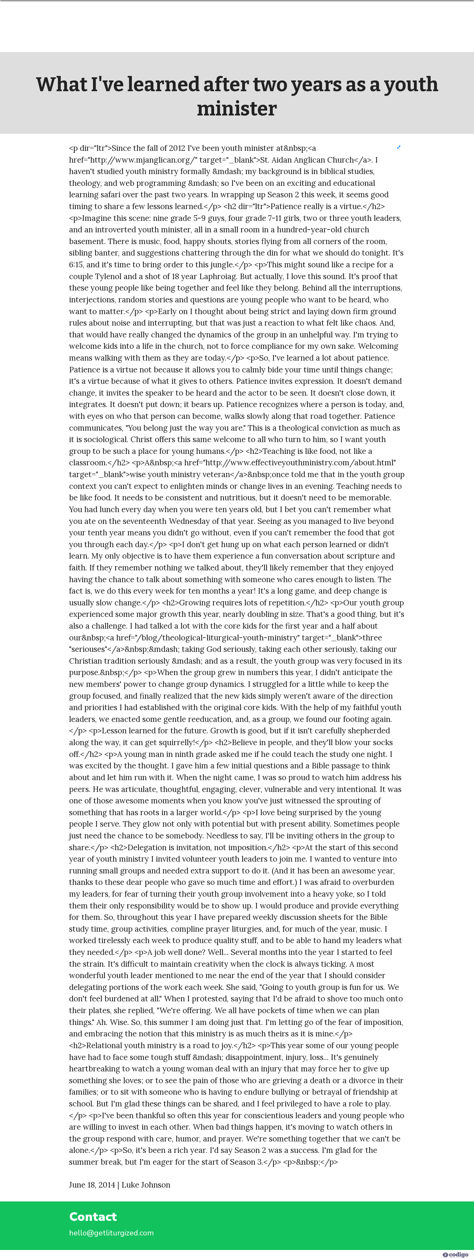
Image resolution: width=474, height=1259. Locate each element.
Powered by (423, 1254)
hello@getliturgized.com (111, 1232)
